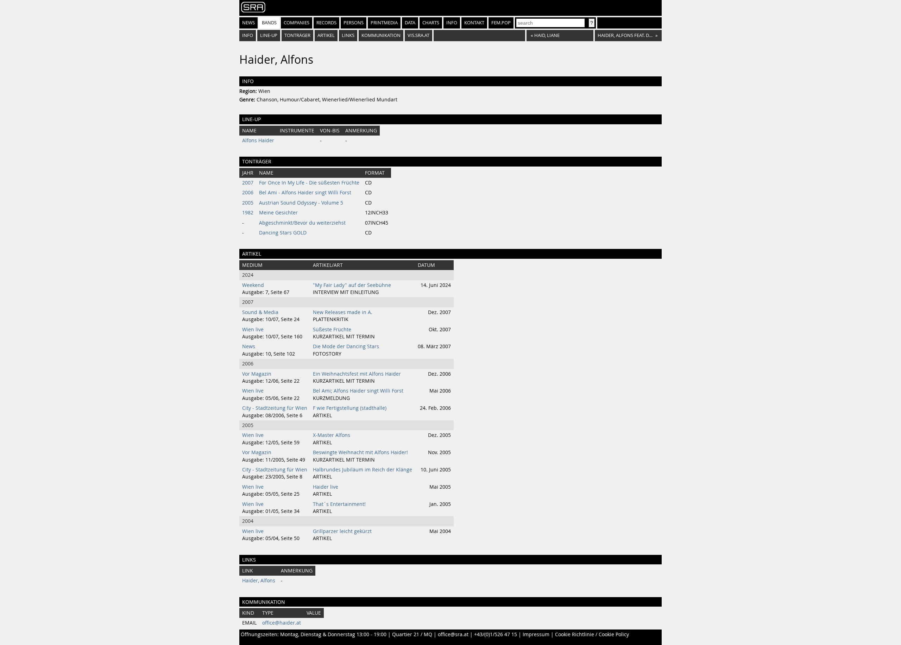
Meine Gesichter (278, 212)
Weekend (253, 285)
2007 (247, 183)
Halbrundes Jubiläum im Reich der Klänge (362, 469)
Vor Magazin (256, 374)
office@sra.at (453, 634)
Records (326, 23)
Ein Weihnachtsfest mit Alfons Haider (357, 374)
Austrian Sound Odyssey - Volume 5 (301, 203)
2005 (247, 203)
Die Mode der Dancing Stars (346, 346)
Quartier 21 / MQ (412, 634)
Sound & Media (260, 312)
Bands (269, 23)
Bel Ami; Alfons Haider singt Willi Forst (358, 391)
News (248, 23)
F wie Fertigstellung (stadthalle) (349, 408)
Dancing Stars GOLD (283, 233)
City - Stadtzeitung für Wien (274, 408)
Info (451, 23)
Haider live (325, 487)
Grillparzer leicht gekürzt (342, 531)
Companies (296, 23)
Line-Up (268, 35)
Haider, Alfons (258, 580)
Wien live (253, 329)
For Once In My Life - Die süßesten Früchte (309, 183)
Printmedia (384, 23)
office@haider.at (281, 623)
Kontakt (474, 23)
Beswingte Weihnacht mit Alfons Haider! (360, 452)
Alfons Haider (258, 140)
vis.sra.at (418, 35)
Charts (430, 23)
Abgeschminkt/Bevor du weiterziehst (302, 223)
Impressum (536, 634)
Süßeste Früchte (332, 329)
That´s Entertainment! (339, 504)
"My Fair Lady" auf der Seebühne (352, 285)
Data (410, 23)
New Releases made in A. (342, 312)
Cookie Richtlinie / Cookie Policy (592, 634)
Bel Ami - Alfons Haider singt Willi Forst (305, 192)
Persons (354, 23)
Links (348, 35)
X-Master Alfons (331, 435)
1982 (247, 212)
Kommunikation (381, 35)
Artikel (326, 35)
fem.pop (501, 23)
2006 (247, 192)
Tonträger (297, 35)
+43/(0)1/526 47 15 (495, 634)
